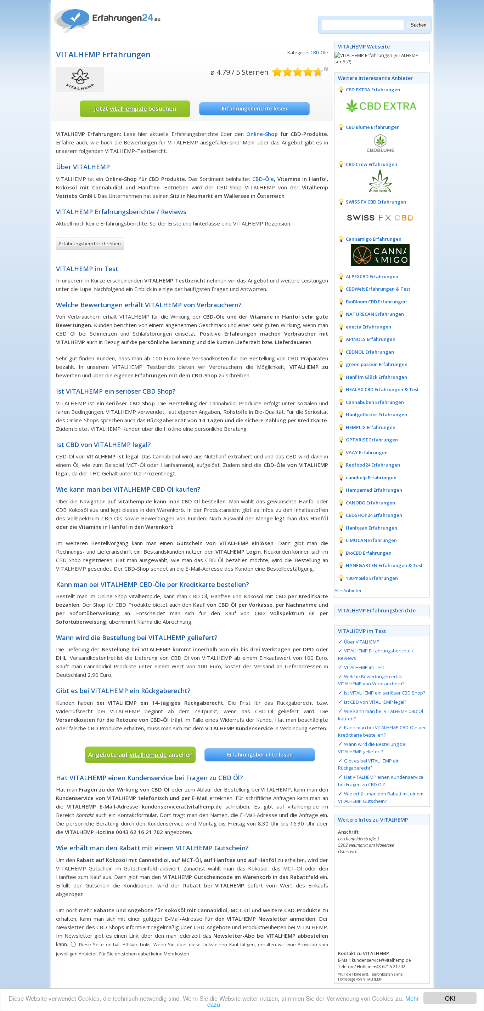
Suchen (418, 25)
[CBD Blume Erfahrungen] (375, 142)
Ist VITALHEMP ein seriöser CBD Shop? (384, 693)
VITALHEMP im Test (364, 667)
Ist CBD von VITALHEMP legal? (375, 702)
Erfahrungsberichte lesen (254, 108)
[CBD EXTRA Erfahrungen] (375, 105)
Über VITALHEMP (361, 642)
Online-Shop (262, 133)
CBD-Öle (319, 52)
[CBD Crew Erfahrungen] (375, 180)
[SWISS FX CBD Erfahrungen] (375, 217)
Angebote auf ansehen (140, 754)
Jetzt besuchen (135, 108)
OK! (450, 998)
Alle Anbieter (348, 590)
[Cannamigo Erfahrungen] (375, 254)
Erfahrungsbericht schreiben (90, 243)
